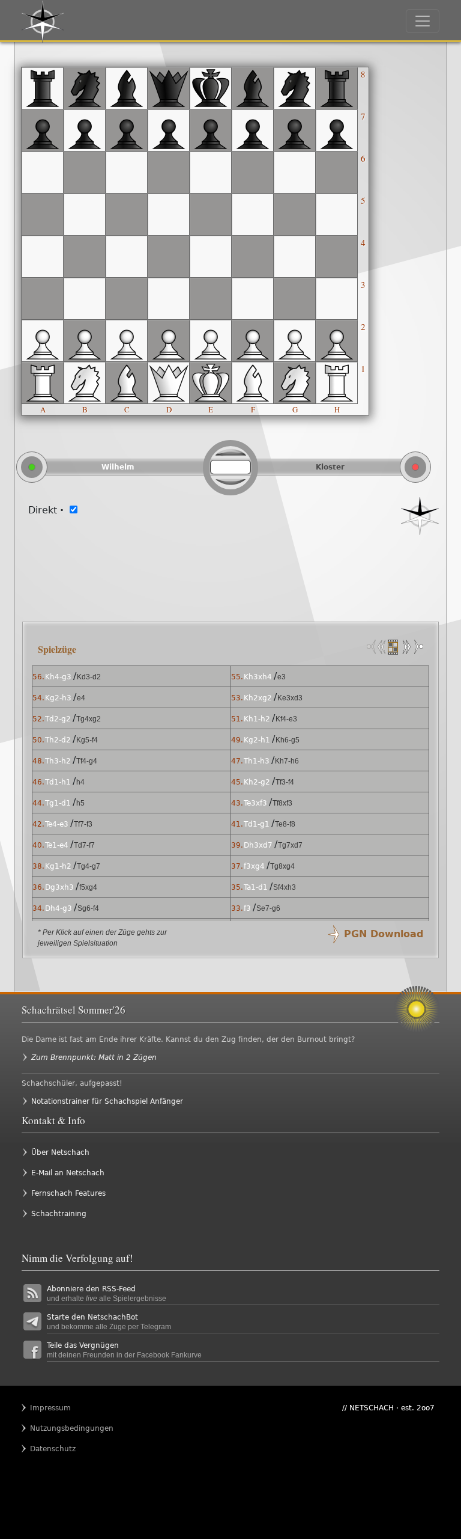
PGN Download (383, 934)
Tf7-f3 (83, 824)
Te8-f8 (285, 824)
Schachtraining (58, 1214)
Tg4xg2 (88, 719)
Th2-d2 (58, 740)
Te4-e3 (56, 824)
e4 (81, 698)
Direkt (46, 510)
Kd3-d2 (89, 677)
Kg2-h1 (257, 740)
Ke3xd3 (290, 698)
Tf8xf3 (282, 803)
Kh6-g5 (288, 740)
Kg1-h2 (58, 866)
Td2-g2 (58, 719)
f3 (247, 908)
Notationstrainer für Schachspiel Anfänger (107, 1101)
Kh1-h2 (257, 719)
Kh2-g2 (257, 782)
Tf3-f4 (285, 782)
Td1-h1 (58, 782)
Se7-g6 (268, 908)
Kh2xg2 (258, 698)
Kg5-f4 (87, 740)
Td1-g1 (257, 824)
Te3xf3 (255, 803)
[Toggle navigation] (422, 21)
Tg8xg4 (282, 866)
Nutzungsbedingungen (53, 1428)
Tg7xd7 (290, 845)
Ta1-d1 (256, 887)
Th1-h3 (257, 761)
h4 (80, 782)
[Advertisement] (230, 571)
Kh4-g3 (58, 677)
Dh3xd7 (258, 845)
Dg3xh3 (59, 887)
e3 (281, 677)
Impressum (50, 1408)
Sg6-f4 (88, 908)
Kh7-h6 (287, 761)
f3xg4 (254, 866)
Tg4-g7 (88, 866)
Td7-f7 (84, 845)
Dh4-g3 (58, 908)
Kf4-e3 (286, 719)
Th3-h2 (58, 761)
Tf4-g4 (86, 761)
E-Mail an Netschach (67, 1173)
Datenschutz (53, 1449)
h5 (80, 803)
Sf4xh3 (284, 887)
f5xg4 (88, 887)
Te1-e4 (56, 845)
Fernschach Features (68, 1193)
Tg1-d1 (58, 803)
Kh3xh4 (258, 677)
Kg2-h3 (58, 698)
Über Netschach (60, 1152)
